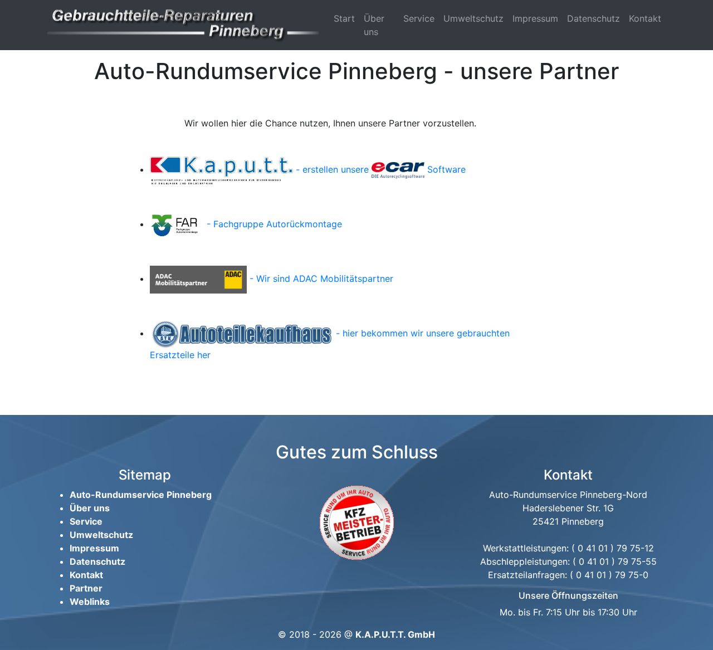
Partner (86, 588)
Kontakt (645, 18)
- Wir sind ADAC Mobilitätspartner (320, 278)
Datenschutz (593, 18)
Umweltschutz (473, 18)
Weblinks (90, 601)
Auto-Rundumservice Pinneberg (141, 494)
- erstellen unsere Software (379, 169)
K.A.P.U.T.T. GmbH (395, 634)
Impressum (535, 18)
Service (418, 18)
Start (344, 18)
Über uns (374, 25)
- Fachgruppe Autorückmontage (273, 223)
